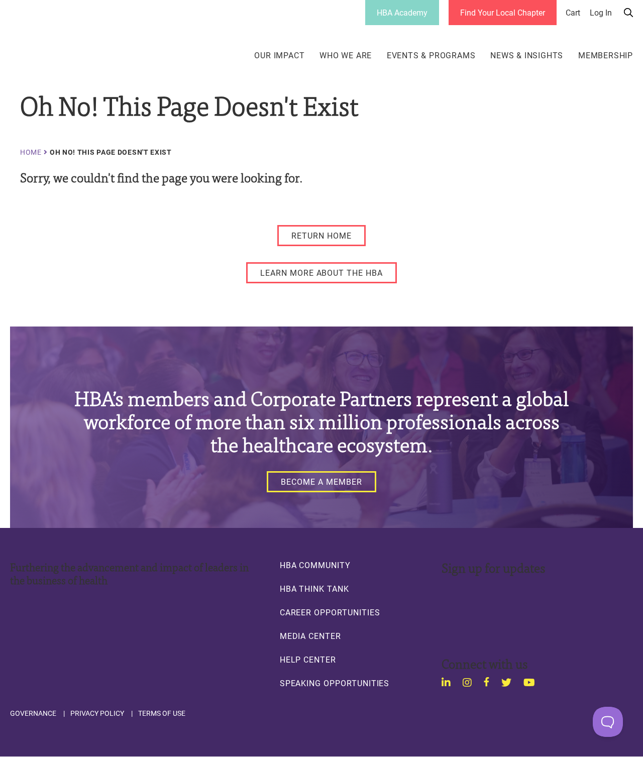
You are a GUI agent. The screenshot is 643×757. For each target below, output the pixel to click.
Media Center (310, 636)
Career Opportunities (330, 612)
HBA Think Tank (314, 589)
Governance (33, 713)
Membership (605, 55)
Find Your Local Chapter (502, 12)
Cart (573, 13)
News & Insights (526, 55)
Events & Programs (431, 55)
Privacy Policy (97, 713)
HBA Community (315, 565)
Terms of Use (161, 713)
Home (31, 152)
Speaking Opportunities (335, 683)
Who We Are (345, 55)
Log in (601, 13)
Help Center (308, 660)
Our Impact (279, 55)
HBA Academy (402, 12)
